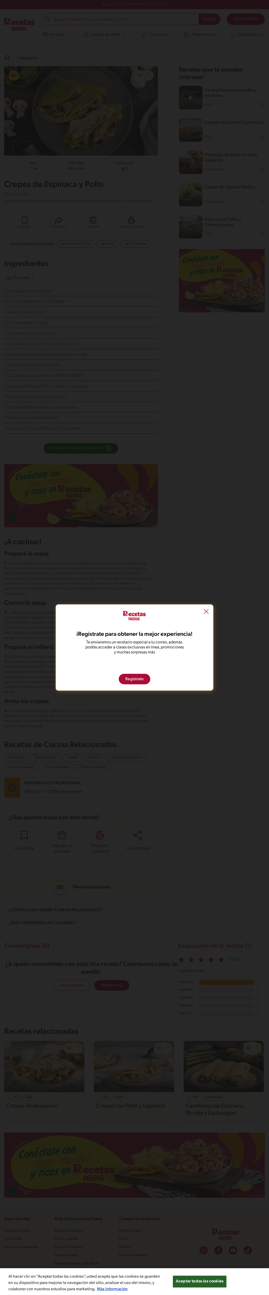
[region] (134, 1281)
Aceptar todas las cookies (200, 1281)
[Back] (206, 612)
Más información (112, 1289)
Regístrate (134, 679)
